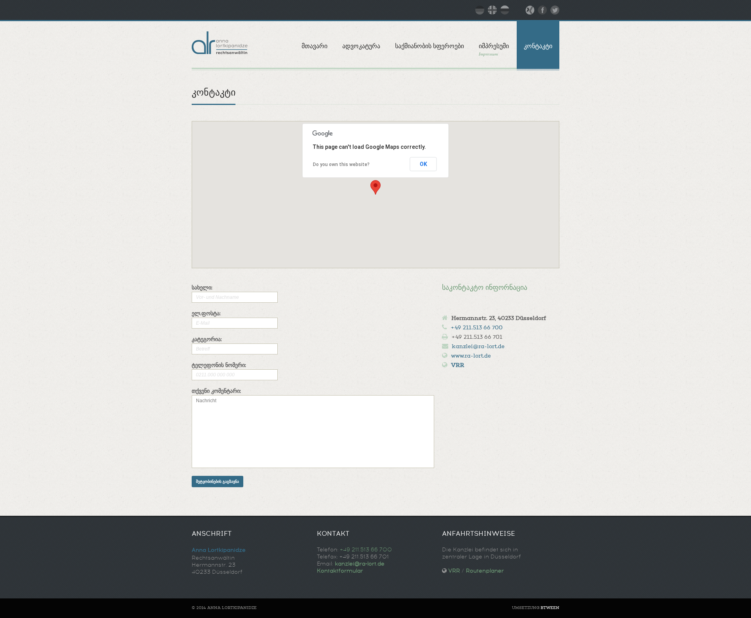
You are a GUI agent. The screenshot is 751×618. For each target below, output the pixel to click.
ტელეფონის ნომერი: (219, 366)
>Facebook (542, 9)
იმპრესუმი (494, 50)
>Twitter (554, 9)
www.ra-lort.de (471, 356)
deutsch (479, 9)
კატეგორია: (207, 340)
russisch (504, 9)
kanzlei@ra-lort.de (478, 347)
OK (423, 164)
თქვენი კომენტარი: (216, 391)
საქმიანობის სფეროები (429, 46)
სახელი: (202, 288)
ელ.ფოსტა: (206, 314)
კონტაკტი (538, 46)
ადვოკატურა (361, 46)
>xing (529, 9)
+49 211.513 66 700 (477, 328)
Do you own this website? (341, 164)
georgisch (492, 9)
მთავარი (314, 46)
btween (550, 608)
